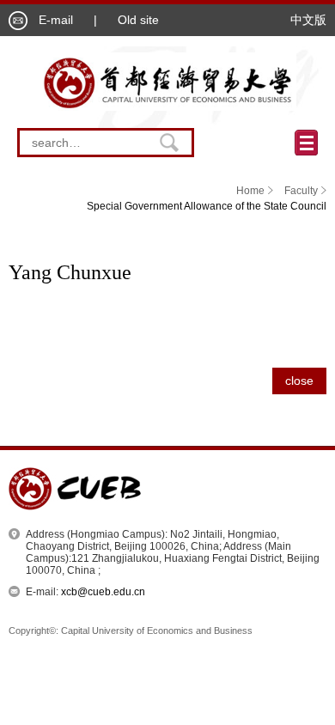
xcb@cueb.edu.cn (103, 592)
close (299, 380)
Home (250, 191)
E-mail (56, 20)
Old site (138, 20)
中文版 (308, 20)
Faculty (301, 191)
